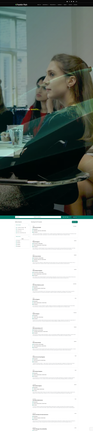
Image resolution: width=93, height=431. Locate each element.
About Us (38, 4)
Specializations (45, 4)
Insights (65, 4)
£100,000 (18, 242)
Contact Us (70, 4)
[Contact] (73, 1)
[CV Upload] (67, 1)
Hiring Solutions (52, 4)
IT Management (20, 229)
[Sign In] (71, 1)
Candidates (60, 4)
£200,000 (18, 246)
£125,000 (18, 244)
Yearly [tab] (23, 238)
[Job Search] (69, 1)
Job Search (75, 4)
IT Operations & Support (21, 227)
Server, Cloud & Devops (21, 232)
